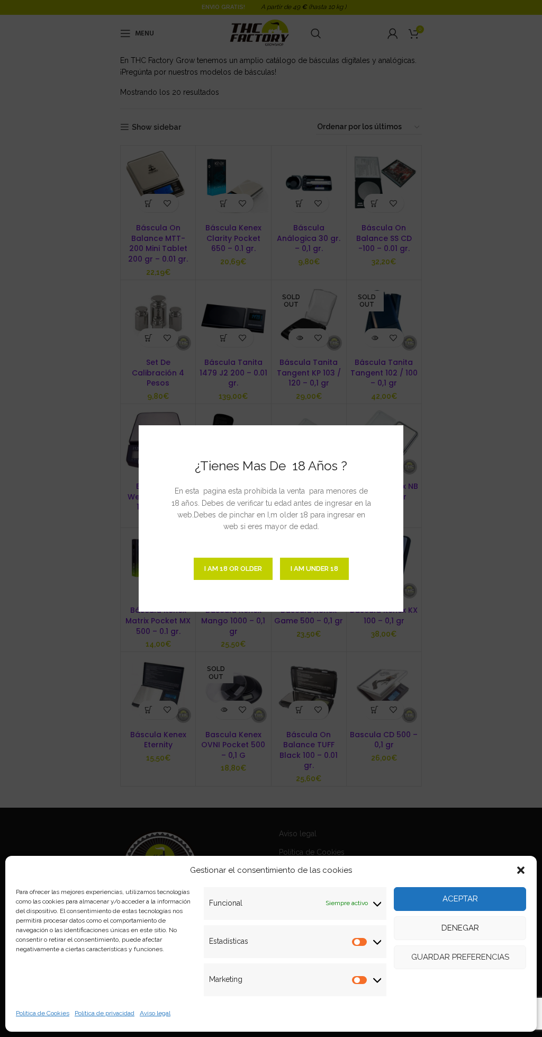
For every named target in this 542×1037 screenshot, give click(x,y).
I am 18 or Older (233, 569)
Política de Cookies (42, 1013)
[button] (521, 870)
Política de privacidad (104, 1013)
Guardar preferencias (460, 957)
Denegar (460, 928)
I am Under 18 (314, 569)
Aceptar (460, 899)
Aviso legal (155, 1013)
